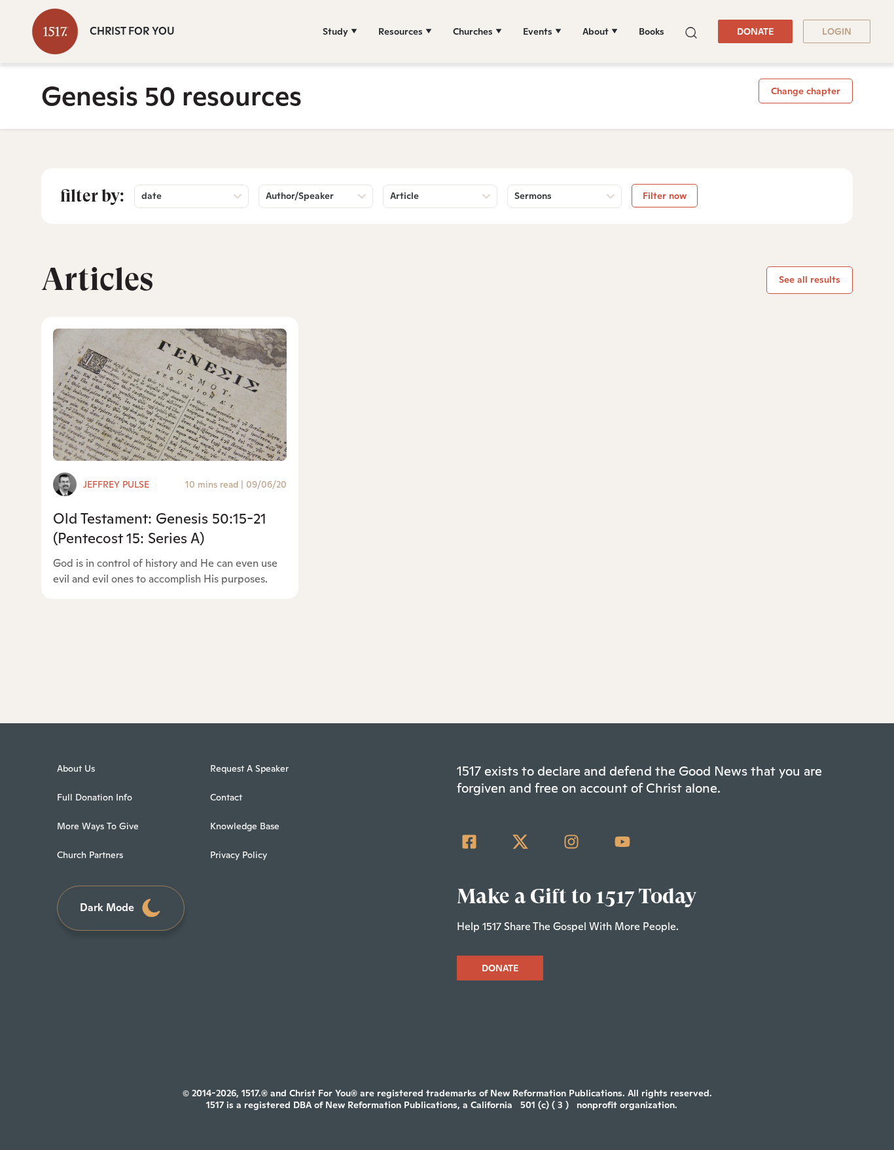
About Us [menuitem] (76, 768)
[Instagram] (571, 841)
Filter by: (92, 196)
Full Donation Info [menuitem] (94, 797)
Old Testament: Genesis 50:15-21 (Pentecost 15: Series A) (159, 528)
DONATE (755, 31)
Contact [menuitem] (226, 797)
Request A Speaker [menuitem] (249, 768)
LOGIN (836, 31)
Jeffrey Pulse (116, 484)
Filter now (665, 196)
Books (651, 31)
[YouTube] (622, 841)
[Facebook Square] (469, 841)
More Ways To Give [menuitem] (98, 826)
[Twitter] (520, 841)
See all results (809, 279)
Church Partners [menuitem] (90, 855)
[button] (691, 31)
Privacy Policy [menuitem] (238, 855)
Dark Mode (107, 907)
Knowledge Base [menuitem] (244, 826)
